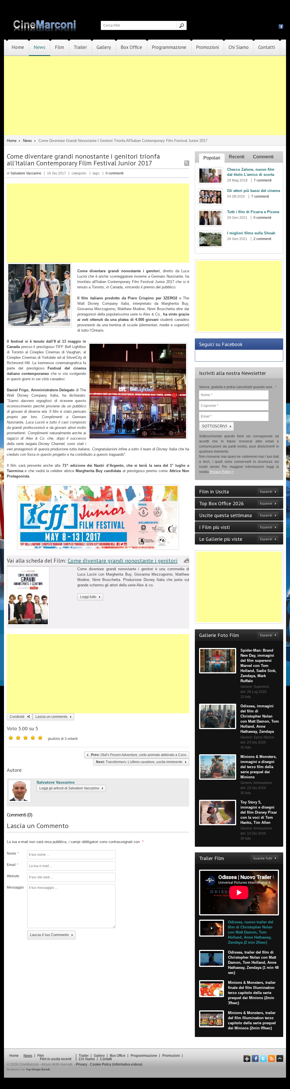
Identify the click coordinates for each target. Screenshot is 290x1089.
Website (13, 876)
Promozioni (207, 47)
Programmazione (169, 47)
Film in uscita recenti (55, 1059)
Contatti (266, 47)
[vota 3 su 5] (25, 737)
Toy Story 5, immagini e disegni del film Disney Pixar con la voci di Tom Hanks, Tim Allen (258, 812)
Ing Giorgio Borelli (38, 1069)
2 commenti (262, 239)
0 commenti (114, 173)
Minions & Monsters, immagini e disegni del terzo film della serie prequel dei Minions (258, 767)
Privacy (81, 1064)
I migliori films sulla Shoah (251, 233)
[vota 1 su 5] (10, 737)
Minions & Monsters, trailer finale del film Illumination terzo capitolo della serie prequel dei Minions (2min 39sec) (252, 992)
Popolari (211, 157)
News (39, 47)
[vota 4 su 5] (33, 737)
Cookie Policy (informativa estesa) (116, 1064)
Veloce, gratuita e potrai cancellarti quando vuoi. (238, 387)
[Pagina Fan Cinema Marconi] (281, 26)
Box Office (131, 47)
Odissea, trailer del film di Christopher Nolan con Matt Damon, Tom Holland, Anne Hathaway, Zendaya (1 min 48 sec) (253, 962)
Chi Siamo (239, 47)
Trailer (80, 47)
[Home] (45, 30)
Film (59, 47)
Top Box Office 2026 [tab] (235, 503)
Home (18, 47)
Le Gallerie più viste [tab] (235, 539)
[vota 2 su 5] (18, 737)
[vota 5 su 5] (40, 737)
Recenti (236, 156)
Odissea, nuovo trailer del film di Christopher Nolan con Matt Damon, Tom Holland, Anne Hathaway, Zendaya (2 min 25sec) (250, 932)
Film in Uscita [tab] (235, 491)
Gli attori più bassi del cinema (253, 191)
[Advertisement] (145, 95)
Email (12, 865)
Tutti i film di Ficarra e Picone (253, 212)
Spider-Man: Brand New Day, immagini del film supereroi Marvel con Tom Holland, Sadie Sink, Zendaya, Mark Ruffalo (258, 665)
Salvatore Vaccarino (56, 782)
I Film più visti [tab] (235, 527)
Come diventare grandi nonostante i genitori (123, 560)
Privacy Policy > (222, 472)
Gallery (104, 47)
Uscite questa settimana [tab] (235, 515)
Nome (13, 853)
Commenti (263, 156)
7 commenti (263, 180)
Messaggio (15, 887)
